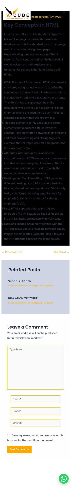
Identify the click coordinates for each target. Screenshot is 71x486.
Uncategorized (35, 285)
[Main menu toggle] (64, 13)
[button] (64, 479)
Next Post (61, 252)
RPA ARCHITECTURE (23, 298)
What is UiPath (19, 281)
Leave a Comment (17, 285)
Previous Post (12, 252)
